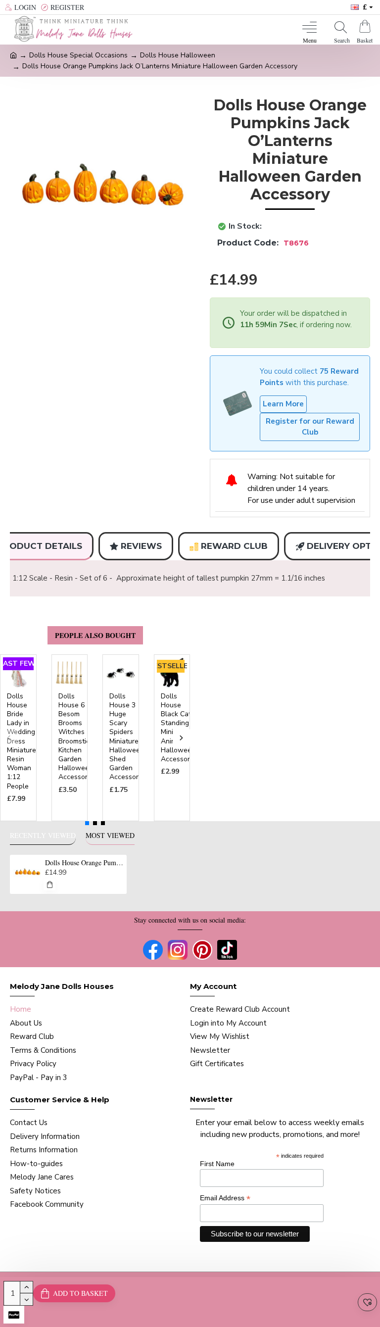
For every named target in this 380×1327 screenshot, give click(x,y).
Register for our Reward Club (310, 427)
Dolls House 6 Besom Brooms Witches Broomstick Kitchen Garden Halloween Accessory (75, 737)
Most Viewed (110, 835)
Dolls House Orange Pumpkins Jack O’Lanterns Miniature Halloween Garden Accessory (84, 862)
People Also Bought (95, 635)
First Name (217, 1164)
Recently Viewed (43, 835)
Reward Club (234, 546)
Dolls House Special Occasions (78, 55)
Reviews (141, 546)
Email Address (225, 1198)
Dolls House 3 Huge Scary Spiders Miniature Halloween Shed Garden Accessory (126, 737)
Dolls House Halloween (177, 55)
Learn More (283, 404)
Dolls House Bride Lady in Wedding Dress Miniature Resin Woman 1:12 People (21, 741)
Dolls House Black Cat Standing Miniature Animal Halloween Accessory (178, 728)
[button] (8, 737)
